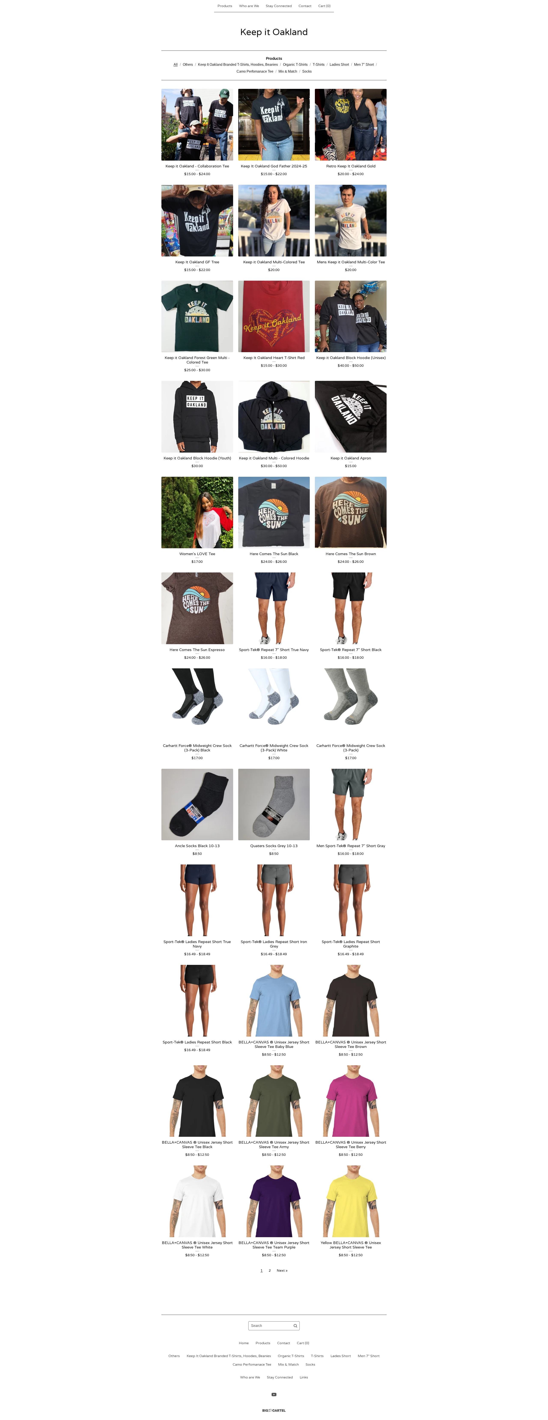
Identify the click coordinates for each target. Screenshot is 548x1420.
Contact (305, 6)
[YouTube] (274, 1394)
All (176, 64)
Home (244, 1343)
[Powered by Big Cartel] (274, 1410)
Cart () (324, 6)
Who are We (249, 6)
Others (188, 64)
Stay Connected (279, 6)
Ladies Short (339, 64)
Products (224, 6)
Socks (307, 71)
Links (304, 1377)
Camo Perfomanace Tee (255, 71)
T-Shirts (319, 64)
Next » (282, 1270)
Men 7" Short (364, 64)
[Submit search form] (295, 1325)
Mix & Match (287, 71)
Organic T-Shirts (295, 64)
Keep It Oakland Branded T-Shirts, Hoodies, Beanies (238, 64)
